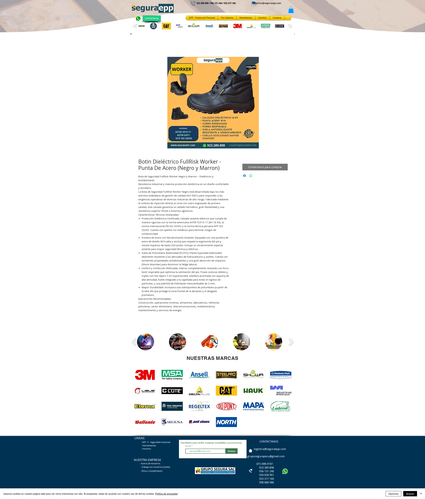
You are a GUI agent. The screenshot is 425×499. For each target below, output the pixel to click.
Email (188, 446)
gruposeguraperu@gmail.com (266, 456)
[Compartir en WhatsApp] (251, 176)
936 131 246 (260, 471)
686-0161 (267, 464)
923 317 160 (266, 479)
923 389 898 (260, 467)
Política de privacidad (166, 493)
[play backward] (135, 26)
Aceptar (410, 493)
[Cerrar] (421, 493)
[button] (291, 9)
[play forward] (289, 26)
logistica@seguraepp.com (267, 3)
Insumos (146, 448)
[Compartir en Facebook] (245, 176)
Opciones (393, 493)
